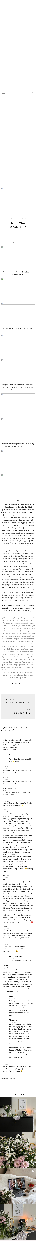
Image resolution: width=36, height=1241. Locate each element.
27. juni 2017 (12, 959)
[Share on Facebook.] (12, 684)
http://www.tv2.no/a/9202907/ (16, 938)
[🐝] (18, 1150)
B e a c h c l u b (21, 712)
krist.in (5, 766)
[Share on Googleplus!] (23, 684)
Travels (21, 219)
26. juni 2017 (12, 1022)
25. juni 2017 (6, 812)
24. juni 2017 (6, 738)
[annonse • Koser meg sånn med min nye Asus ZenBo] (18, 1186)
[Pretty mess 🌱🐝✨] (18, 1114)
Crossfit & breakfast (18, 702)
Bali (12, 219)
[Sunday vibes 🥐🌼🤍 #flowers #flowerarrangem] (18, 1222)
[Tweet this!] (19, 684)
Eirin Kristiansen (15, 755)
